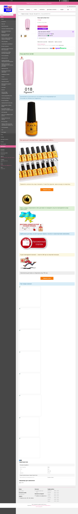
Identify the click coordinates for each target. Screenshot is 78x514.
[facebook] (19, 460)
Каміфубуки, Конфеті (6, 74)
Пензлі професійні (5, 55)
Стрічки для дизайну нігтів (7, 95)
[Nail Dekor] (8, 9)
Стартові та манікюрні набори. (8, 28)
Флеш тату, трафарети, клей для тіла (7, 115)
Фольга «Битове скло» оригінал (6, 118)
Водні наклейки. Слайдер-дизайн (7, 106)
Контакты (42, 9)
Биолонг (3, 89)
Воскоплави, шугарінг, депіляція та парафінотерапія (7, 109)
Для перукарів (4, 112)
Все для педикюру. (5, 100)
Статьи (2, 141)
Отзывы (2, 137)
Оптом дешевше (5, 127)
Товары (2, 19)
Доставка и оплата (4, 139)
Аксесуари (4, 87)
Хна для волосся (5, 79)
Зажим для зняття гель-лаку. (7, 102)
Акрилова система (5, 81)
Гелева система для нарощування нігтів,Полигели (7, 61)
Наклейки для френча (6, 98)
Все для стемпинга (5, 46)
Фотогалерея (3, 144)
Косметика (4, 21)
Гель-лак (3, 23)
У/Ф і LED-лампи (5, 41)
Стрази (3, 76)
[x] (21, 460)
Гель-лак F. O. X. (37, 13)
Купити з (40, 28)
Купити (42, 26)
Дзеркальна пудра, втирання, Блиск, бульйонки (7, 49)
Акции (61, 9)
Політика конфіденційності (45, 505)
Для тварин (4, 132)
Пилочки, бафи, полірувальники (5, 93)
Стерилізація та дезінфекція (7, 43)
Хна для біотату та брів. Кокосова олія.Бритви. (6, 53)
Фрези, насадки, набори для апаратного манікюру (7, 38)
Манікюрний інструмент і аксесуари (6, 84)
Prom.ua (44, 504)
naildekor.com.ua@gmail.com (6, 165)
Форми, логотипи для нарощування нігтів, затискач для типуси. (7, 65)
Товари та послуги (25, 13)
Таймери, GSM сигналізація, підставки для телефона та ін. (7, 124)
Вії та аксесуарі (4, 121)
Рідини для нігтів (5, 68)
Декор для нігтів (5, 58)
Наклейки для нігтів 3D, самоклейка (6, 71)
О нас (2, 134)
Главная (22, 9)
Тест (2, 129)
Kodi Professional (5, 26)
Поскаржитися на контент (36, 505)
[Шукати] (14, 15)
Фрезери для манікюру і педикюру (6, 31)
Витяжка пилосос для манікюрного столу (6, 35)
